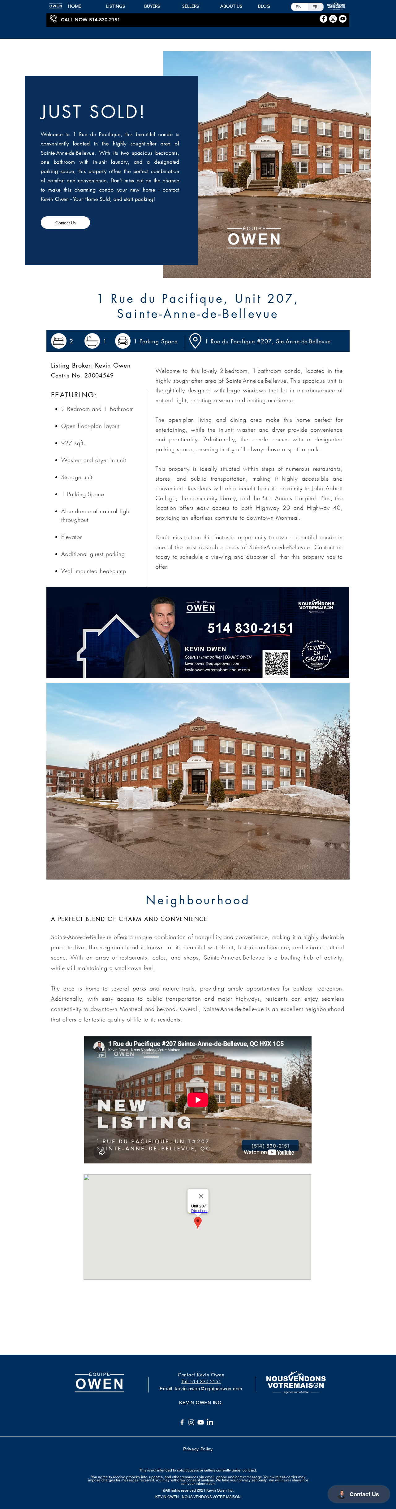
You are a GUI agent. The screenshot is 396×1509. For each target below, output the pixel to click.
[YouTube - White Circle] (342, 19)
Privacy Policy (198, 1448)
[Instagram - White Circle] (333, 19)
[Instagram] (191, 1422)
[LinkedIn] (210, 1422)
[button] (198, 781)
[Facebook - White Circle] (323, 19)
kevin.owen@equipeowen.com (209, 1388)
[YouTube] (200, 1422)
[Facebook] (182, 1422)
